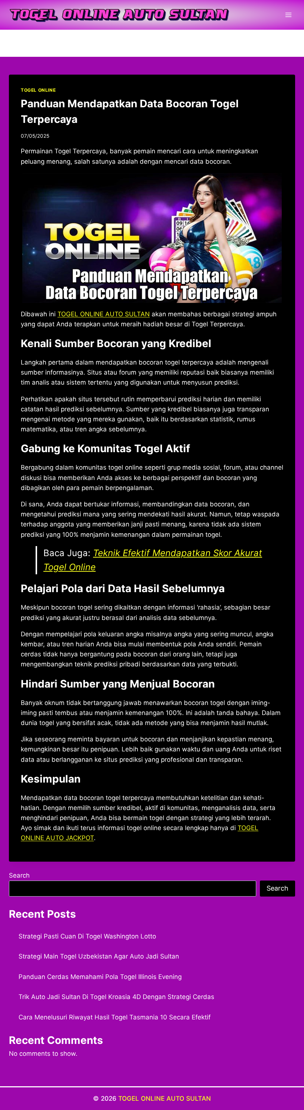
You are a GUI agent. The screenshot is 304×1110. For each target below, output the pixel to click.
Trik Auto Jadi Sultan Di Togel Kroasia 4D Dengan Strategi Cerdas (116, 996)
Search (19, 875)
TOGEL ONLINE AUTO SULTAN (164, 1098)
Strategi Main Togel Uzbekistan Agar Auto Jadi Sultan (99, 956)
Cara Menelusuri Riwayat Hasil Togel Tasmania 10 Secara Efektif (115, 1017)
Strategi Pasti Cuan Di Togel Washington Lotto (87, 936)
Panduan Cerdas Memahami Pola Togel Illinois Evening (100, 976)
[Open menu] (288, 14)
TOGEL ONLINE (38, 90)
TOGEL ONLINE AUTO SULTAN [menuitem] (103, 314)
